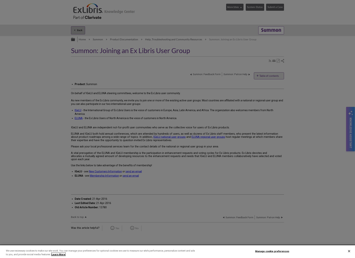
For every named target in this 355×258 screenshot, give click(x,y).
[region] (177, 251)
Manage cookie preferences (272, 251)
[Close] (349, 251)
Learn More (58, 254)
